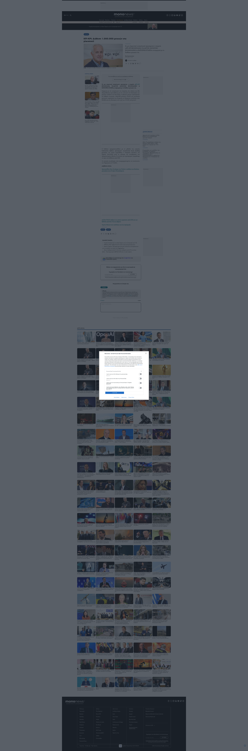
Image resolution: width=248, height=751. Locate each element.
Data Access (124, 397)
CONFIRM (114, 392)
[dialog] (124, 375)
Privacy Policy (131, 397)
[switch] (140, 374)
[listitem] (124, 371)
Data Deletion (116, 397)
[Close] (146, 353)
